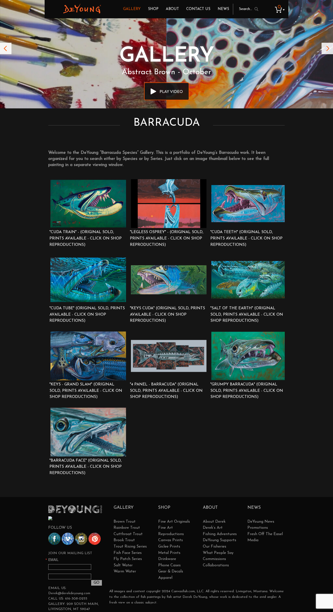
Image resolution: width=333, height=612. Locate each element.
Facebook (54, 539)
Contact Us (198, 9)
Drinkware (167, 559)
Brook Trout (124, 540)
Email (53, 559)
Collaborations (216, 565)
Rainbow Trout (127, 528)
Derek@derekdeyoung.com (69, 593)
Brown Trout (125, 522)
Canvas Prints (170, 540)
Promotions (257, 528)
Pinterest (94, 539)
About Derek (214, 522)
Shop (153, 9)
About (172, 9)
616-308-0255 (76, 599)
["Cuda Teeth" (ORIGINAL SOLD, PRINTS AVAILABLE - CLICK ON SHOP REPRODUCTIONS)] (249, 203)
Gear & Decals (170, 571)
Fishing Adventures (220, 534)
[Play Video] (166, 91)
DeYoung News (260, 522)
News (223, 9)
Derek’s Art (213, 528)
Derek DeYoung (82, 8)
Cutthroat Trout (128, 534)
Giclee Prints (169, 547)
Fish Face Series (128, 553)
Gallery (132, 9)
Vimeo (68, 539)
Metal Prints (169, 553)
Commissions (214, 559)
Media (252, 540)
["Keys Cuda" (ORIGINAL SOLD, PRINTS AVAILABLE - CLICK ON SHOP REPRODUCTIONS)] (168, 279)
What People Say (218, 553)
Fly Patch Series (128, 559)
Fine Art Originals (174, 522)
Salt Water (123, 565)
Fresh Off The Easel (265, 534)
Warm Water (125, 571)
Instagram (81, 539)
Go (96, 583)
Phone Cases (169, 565)
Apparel (165, 578)
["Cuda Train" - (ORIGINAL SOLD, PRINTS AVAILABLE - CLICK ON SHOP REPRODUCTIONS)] (88, 203)
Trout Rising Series (130, 547)
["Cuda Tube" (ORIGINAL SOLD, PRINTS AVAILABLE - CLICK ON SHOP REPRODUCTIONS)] (88, 279)
